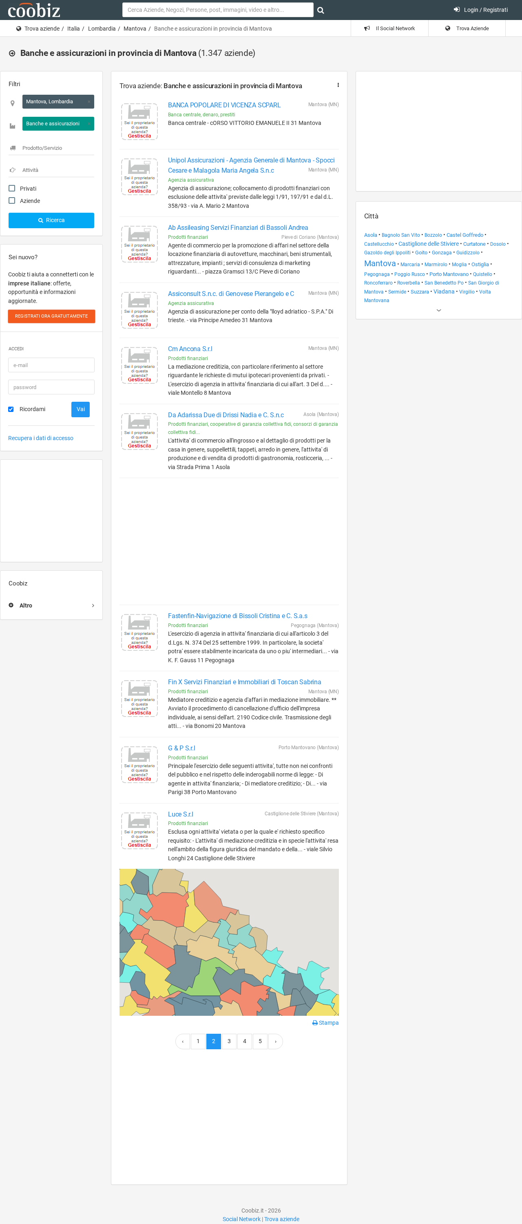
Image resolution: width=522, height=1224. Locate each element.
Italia (73, 28)
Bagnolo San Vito (401, 235)
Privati (28, 188)
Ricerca (55, 220)
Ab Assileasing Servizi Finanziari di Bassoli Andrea (238, 227)
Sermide (397, 292)
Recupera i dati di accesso (40, 438)
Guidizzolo (468, 253)
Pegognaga (377, 274)
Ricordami (32, 409)
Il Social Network (395, 28)
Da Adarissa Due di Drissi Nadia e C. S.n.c (226, 415)
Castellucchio (379, 244)
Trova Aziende (472, 28)
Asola (370, 235)
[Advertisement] (51, 511)
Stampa (328, 1022)
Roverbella (408, 283)
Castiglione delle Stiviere (428, 243)
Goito (421, 252)
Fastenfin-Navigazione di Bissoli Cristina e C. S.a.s (237, 616)
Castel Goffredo (465, 235)
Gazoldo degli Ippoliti (387, 253)
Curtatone (474, 244)
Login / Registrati (485, 10)
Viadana (444, 291)
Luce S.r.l (180, 814)
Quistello (482, 274)
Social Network (242, 1219)
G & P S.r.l (181, 748)
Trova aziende (42, 28)
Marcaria (410, 264)
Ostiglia (480, 264)
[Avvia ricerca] (321, 10)
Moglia (459, 264)
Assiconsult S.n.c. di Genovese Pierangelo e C (231, 294)
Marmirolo (436, 264)
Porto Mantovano (449, 274)
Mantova (135, 28)
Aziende (30, 201)
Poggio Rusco (409, 274)
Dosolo (498, 244)
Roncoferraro (378, 283)
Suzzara (420, 292)
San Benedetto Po (444, 283)
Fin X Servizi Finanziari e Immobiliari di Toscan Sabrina (244, 682)
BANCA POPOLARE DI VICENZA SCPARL (224, 105)
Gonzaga (442, 253)
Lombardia (102, 28)
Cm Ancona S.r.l (190, 349)
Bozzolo (433, 235)
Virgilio (467, 292)
